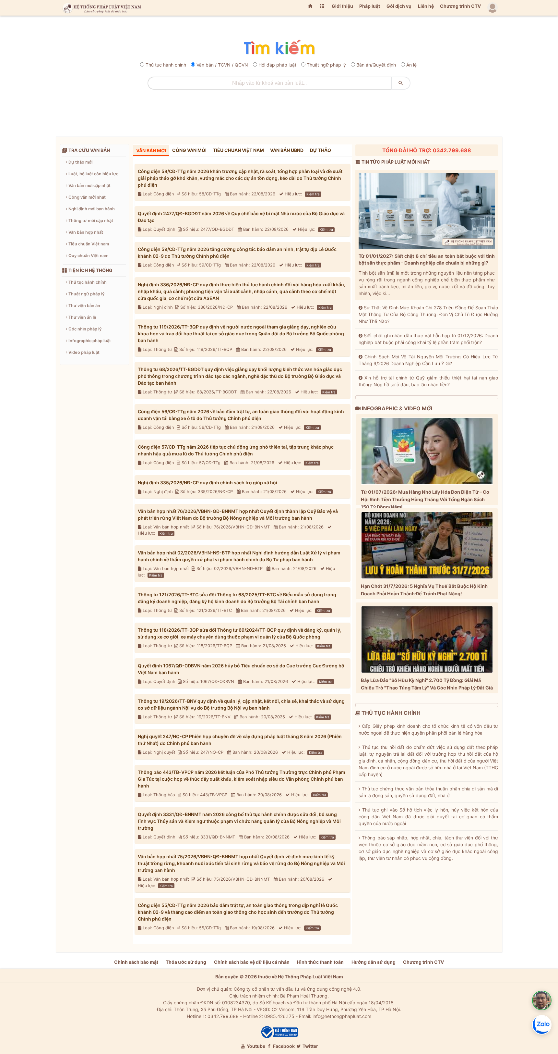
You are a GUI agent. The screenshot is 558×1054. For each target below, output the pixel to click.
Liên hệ (426, 6)
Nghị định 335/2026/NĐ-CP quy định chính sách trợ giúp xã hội (207, 482)
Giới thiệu (342, 6)
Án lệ (411, 65)
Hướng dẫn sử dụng (373, 962)
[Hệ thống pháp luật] (100, 7)
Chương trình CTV (460, 6)
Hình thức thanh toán (320, 962)
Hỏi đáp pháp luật (277, 65)
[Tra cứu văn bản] (279, 47)
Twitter (310, 1046)
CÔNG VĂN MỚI (189, 150)
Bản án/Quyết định (376, 65)
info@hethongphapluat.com (342, 1016)
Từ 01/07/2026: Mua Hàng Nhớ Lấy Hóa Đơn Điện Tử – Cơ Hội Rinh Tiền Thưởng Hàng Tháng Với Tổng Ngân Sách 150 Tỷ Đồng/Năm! (425, 499)
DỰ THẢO (320, 150)
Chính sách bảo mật (136, 962)
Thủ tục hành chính (166, 65)
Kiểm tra (313, 194)
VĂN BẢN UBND (286, 150)
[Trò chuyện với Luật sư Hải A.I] (542, 1000)
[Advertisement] (279, 110)
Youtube (255, 1046)
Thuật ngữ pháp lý (326, 65)
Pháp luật (369, 6)
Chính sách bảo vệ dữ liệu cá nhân (252, 962)
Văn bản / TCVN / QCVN (222, 65)
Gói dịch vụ (398, 6)
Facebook (283, 1046)
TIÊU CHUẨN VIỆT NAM (238, 150)
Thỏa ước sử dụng (186, 962)
